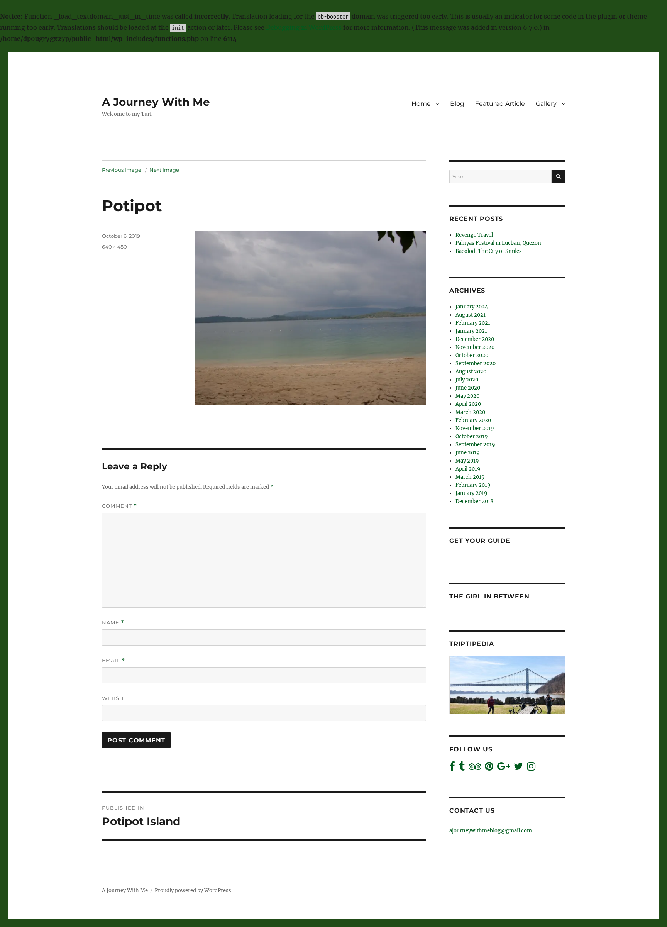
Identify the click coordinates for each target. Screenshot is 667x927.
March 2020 (470, 412)
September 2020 (475, 363)
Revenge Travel (474, 235)
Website (115, 698)
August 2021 (470, 315)
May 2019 (467, 461)
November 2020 (474, 347)
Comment (119, 506)
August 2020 (470, 371)
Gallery (546, 103)
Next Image (164, 170)
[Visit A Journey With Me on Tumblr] (462, 768)
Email (113, 660)
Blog (457, 103)
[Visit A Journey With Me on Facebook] (452, 768)
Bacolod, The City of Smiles (488, 251)
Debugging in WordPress (304, 27)
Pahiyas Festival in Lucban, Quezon (498, 243)
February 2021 (472, 323)
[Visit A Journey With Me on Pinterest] (489, 768)
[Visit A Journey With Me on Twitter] (518, 768)
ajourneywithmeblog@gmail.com (490, 830)
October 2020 (471, 355)
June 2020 (467, 388)
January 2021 (471, 331)
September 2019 (475, 444)
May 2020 (467, 396)
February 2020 (473, 420)
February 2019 (473, 485)
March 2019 (470, 477)
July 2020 (466, 379)
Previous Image (121, 170)
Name (113, 622)
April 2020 (468, 404)
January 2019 (471, 493)
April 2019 (468, 469)
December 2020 (474, 339)
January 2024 (471, 306)
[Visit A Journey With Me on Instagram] (531, 768)
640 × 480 (114, 247)
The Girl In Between (489, 596)
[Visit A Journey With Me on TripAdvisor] (475, 768)
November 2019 (474, 428)
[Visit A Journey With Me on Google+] (503, 768)
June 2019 (467, 452)
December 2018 (474, 501)
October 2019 (471, 436)
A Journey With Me (156, 101)
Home (421, 103)
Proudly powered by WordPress (193, 890)
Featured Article (500, 103)
